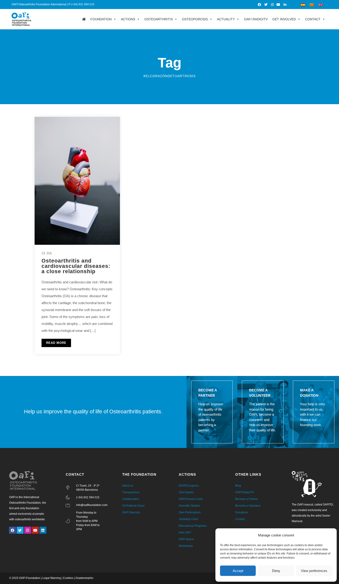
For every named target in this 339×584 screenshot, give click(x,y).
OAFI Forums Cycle (191, 499)
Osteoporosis (195, 19)
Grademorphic (84, 578)
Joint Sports (186, 492)
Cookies (68, 578)
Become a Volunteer (248, 505)
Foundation (101, 19)
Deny (276, 571)
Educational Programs (193, 525)
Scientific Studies (189, 505)
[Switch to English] (320, 4)
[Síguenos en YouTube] (278, 4)
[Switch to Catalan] (311, 4)
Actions (128, 19)
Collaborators (130, 499)
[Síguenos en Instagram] (272, 4)
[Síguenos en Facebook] (259, 4)
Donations (241, 512)
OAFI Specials (131, 512)
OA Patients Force (133, 505)
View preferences (314, 571)
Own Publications (190, 512)
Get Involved (284, 19)
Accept (238, 571)
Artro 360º (185, 532)
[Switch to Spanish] (303, 4)
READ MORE (56, 343)
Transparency (131, 492)
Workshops (186, 546)
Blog (238, 485)
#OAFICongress (189, 485)
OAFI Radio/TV (256, 19)
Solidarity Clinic (188, 519)
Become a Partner (246, 499)
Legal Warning (51, 578)
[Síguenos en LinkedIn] (285, 4)
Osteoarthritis (158, 19)
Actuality (226, 19)
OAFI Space (186, 539)
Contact (313, 19)
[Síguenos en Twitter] (266, 4)
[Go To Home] (84, 19)
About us (127, 485)
